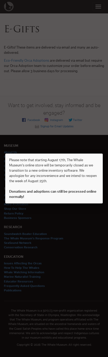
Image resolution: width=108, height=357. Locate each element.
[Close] (102, 153)
